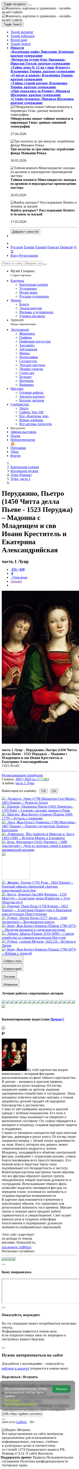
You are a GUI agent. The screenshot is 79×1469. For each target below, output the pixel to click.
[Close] (45, 264)
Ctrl (43, 791)
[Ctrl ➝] (39, 890)
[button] (22, 32)
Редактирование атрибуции (22, 775)
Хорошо (61, 1389)
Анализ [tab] (16, 581)
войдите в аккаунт (15, 1368)
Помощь (8, 1453)
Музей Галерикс (23, 273)
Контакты (45, 1453)
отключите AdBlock (16, 1247)
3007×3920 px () (32, 779)
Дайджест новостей (25, 231)
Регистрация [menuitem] (28, 255)
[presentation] (44, 585)
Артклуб (23, 322)
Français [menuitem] (53, 247)
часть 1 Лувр (24, 783)
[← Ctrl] (39, 850)
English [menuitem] (29, 247)
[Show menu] (30, 5)
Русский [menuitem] (17, 247)
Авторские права (14, 1465)
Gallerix (21, 1422)
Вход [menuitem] (14, 255)
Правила (40, 1457)
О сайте (32, 1453)
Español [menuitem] (41, 247)
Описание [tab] (19, 577)
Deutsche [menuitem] (66, 247)
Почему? (57, 1019)
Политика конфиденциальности (44, 1461)
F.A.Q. (20, 1453)
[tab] (18, 569)
